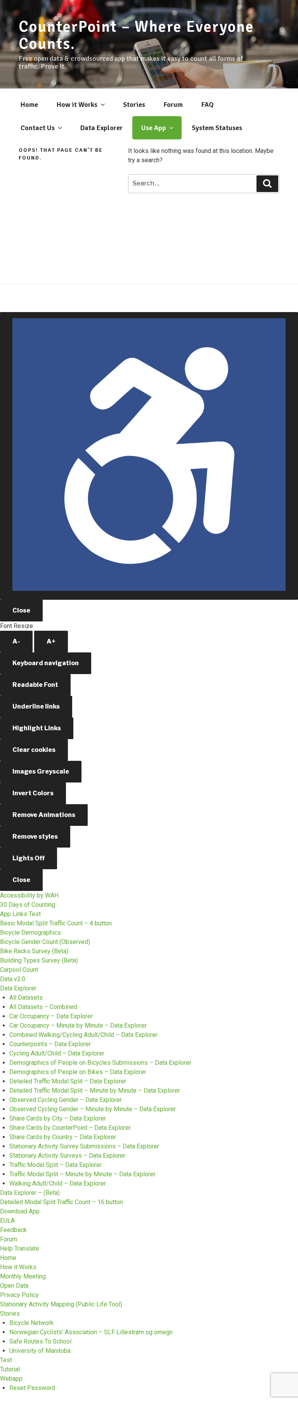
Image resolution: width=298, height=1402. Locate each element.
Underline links (36, 706)
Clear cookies (33, 749)
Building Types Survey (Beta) (39, 960)
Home (29, 104)
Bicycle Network (31, 1322)
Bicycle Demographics (30, 932)
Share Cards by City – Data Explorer (57, 1118)
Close (21, 610)
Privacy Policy (19, 1295)
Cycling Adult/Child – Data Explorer (56, 1053)
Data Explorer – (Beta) (30, 1192)
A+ (51, 641)
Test (6, 1360)
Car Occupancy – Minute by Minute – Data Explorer (78, 1025)
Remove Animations (43, 815)
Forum (173, 104)
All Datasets (26, 997)
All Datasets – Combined (43, 1007)
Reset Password (32, 1388)
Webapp (11, 1378)
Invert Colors (33, 793)
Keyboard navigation (45, 663)
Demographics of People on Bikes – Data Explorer (77, 1072)
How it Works (77, 104)
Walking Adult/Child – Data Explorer (57, 1183)
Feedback (13, 1230)
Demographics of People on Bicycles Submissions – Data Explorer (100, 1062)
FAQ (207, 104)
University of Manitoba (40, 1350)
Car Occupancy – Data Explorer (51, 1016)
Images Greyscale (40, 771)
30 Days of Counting (27, 904)
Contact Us (38, 128)
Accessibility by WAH (29, 895)
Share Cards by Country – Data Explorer (62, 1137)
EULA (7, 1220)
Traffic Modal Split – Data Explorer (55, 1165)
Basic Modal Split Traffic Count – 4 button (56, 923)
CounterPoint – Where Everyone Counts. (136, 35)
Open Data (14, 1285)
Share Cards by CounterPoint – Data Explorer (70, 1127)
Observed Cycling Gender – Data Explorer (65, 1099)
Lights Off (28, 858)
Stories (134, 104)
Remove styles (35, 836)
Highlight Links (36, 728)
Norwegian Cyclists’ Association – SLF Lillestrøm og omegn (91, 1332)
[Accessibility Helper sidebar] (149, 456)
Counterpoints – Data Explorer (50, 1044)
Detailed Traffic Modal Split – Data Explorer (67, 1081)
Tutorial (10, 1369)
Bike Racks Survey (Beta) (34, 951)
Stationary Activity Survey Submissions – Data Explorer (84, 1146)
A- (16, 641)
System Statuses (217, 128)
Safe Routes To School (40, 1341)
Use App (153, 128)
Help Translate (19, 1248)
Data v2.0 (12, 979)
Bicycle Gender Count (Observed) (45, 942)
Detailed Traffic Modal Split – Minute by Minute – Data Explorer (94, 1090)
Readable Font (35, 684)
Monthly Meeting (23, 1276)
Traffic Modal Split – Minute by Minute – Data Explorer (82, 1174)
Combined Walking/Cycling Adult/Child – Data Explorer (83, 1034)
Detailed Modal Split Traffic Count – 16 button (61, 1202)
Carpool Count (19, 969)
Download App (20, 1211)
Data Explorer (101, 128)
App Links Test (20, 914)
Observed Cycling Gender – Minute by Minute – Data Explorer (92, 1109)
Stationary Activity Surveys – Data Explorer (67, 1155)
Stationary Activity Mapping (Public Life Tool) (61, 1304)
